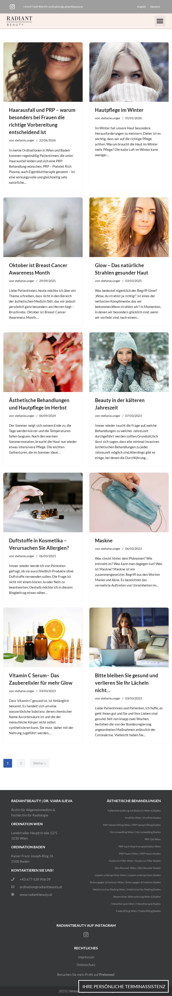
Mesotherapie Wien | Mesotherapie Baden (136, 903)
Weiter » (39, 763)
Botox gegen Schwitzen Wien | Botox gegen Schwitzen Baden (125, 882)
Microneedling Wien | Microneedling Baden (135, 832)
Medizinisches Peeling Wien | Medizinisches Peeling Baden (127, 889)
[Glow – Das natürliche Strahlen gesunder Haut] (129, 227)
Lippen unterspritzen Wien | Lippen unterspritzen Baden (128, 875)
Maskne (104, 540)
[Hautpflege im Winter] (129, 72)
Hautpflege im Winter (119, 110)
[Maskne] (129, 502)
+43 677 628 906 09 (35, 6)
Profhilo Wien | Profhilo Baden (143, 817)
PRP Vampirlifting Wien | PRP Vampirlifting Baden (132, 825)
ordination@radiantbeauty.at (66, 6)
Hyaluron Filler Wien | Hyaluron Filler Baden (135, 860)
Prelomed (106, 974)
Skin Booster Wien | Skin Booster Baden (138, 868)
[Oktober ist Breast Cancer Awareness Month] (43, 227)
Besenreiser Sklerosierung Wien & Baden (137, 896)
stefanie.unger (24, 140)
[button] (160, 21)
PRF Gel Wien (153, 839)
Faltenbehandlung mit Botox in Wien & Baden (134, 810)
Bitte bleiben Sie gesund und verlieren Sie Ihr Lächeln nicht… (126, 682)
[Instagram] (12, 6)
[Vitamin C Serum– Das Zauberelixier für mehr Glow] (43, 637)
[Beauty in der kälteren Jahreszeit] (129, 362)
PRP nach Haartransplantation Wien (139, 846)
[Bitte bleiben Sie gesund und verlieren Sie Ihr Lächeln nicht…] (129, 637)
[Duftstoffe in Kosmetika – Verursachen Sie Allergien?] (43, 502)
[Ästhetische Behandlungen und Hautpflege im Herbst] (43, 362)
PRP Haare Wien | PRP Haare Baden (140, 853)
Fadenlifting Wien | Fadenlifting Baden (138, 911)
